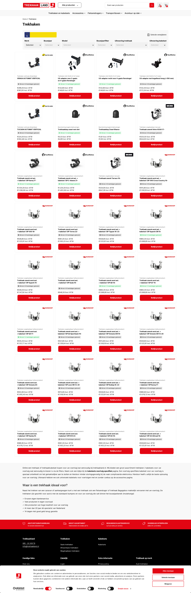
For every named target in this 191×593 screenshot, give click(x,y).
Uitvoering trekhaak (123, 41)
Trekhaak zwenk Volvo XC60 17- (152, 129)
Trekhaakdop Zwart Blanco (109, 129)
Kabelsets (102, 544)
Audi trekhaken (142, 564)
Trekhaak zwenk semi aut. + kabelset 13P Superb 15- (27, 281)
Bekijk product (34, 96)
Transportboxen (113, 13)
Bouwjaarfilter (103, 41)
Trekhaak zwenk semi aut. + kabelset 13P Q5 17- (27, 333)
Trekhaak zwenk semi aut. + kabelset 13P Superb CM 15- (150, 230)
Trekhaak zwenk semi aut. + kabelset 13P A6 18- (109, 435)
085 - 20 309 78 (29, 543)
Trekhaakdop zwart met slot (69, 129)
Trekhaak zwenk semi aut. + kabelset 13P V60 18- (27, 230)
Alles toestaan (168, 571)
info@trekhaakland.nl (31, 546)
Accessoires (77, 13)
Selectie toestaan (168, 577)
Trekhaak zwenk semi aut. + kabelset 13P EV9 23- (68, 435)
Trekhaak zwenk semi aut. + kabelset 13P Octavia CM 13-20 (151, 333)
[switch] (69, 588)
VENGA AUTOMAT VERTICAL (28, 78)
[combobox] (130, 5)
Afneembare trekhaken (69, 548)
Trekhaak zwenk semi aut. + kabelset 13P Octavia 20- (27, 384)
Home (25, 19)
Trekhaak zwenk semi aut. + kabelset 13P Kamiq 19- (27, 435)
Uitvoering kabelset (158, 41)
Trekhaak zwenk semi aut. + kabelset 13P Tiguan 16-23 (109, 230)
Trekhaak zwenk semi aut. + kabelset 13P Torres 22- (68, 230)
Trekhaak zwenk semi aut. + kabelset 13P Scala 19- (68, 281)
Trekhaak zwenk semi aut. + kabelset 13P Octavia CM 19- (110, 333)
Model (64, 41)
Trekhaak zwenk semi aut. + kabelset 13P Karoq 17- (149, 384)
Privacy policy (103, 564)
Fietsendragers (94, 13)
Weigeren (168, 584)
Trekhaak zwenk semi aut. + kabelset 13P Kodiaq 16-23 (109, 384)
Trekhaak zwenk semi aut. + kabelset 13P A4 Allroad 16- (150, 435)
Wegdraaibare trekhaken (69, 551)
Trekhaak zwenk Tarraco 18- (110, 178)
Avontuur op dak (132, 13)
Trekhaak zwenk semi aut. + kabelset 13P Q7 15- (149, 281)
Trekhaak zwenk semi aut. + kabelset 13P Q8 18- (109, 281)
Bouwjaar (48, 41)
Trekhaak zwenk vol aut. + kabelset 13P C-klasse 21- (68, 179)
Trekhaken (32, 19)
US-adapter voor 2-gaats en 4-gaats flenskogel (67, 79)
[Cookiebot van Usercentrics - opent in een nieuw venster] (18, 588)
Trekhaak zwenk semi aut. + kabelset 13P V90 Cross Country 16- (153, 179)
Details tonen (123, 589)
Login (62, 564)
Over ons (26, 564)
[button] (69, 5)
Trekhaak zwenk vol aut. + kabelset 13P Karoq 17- (26, 179)
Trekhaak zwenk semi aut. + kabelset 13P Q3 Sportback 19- (70, 333)
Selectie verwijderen (158, 35)
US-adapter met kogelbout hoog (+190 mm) (156, 78)
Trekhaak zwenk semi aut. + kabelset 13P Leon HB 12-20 (69, 384)
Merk (27, 41)
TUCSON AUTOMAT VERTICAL (29, 129)
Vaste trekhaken (66, 544)
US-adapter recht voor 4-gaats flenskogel (115, 78)
